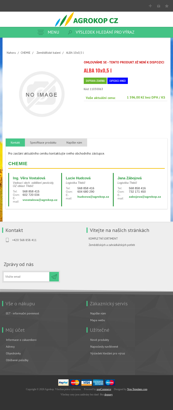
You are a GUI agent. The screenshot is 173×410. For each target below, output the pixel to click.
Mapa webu (97, 320)
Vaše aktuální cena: (101, 98)
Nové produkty (99, 340)
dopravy (108, 394)
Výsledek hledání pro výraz (107, 353)
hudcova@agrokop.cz (93, 196)
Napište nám (98, 313)
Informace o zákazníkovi (21, 340)
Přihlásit (158, 6)
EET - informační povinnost (22, 313)
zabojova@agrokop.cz (145, 196)
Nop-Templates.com (137, 389)
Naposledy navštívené (104, 346)
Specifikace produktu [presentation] (43, 142)
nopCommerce (104, 389)
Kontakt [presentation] (15, 142)
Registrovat (150, 6)
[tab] (15, 142)
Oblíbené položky (17, 360)
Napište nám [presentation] (74, 142)
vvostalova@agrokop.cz (40, 200)
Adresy (10, 346)
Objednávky (13, 353)
